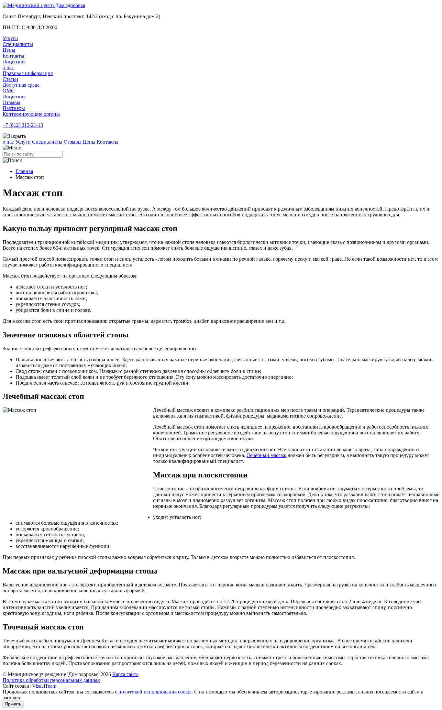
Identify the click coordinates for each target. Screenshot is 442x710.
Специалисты (18, 44)
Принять (13, 704)
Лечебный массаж (266, 455)
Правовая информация (28, 73)
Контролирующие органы (31, 114)
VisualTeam (44, 686)
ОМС (9, 90)
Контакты (13, 56)
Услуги (10, 38)
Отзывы (11, 102)
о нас (8, 67)
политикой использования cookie (155, 691)
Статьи (10, 79)
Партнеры (14, 108)
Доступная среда (21, 85)
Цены (9, 50)
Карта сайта (125, 674)
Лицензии (14, 61)
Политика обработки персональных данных (51, 680)
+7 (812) (23, 125)
